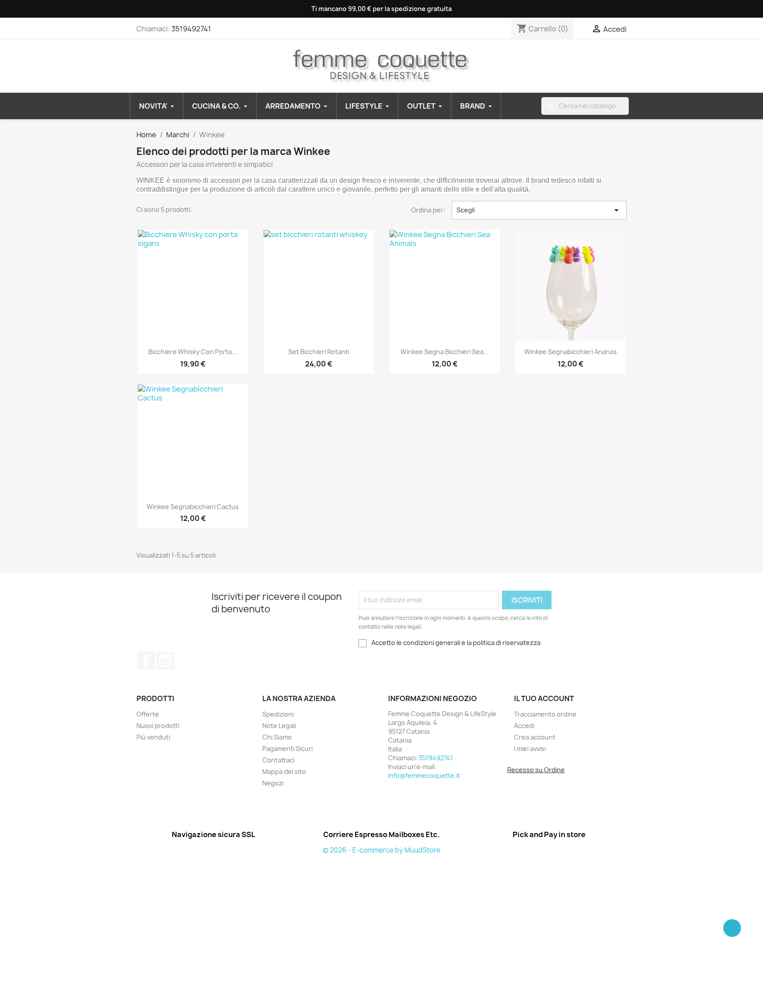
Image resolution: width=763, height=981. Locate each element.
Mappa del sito (284, 771)
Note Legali (279, 725)
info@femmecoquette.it (424, 775)
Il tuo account (544, 698)
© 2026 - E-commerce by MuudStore (381, 850)
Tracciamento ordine (545, 714)
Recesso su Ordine (536, 770)
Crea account (534, 737)
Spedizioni (278, 714)
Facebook (146, 660)
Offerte (147, 714)
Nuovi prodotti (157, 725)
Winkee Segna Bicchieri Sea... (444, 351)
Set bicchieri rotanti (318, 351)
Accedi (524, 725)
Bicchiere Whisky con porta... (192, 351)
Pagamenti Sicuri (287, 748)
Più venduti (153, 737)
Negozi (272, 783)
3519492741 (191, 29)
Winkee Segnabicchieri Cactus (193, 506)
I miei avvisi (530, 748)
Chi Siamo (277, 737)
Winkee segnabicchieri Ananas (570, 351)
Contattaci (278, 760)
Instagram (165, 660)
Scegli (539, 210)
